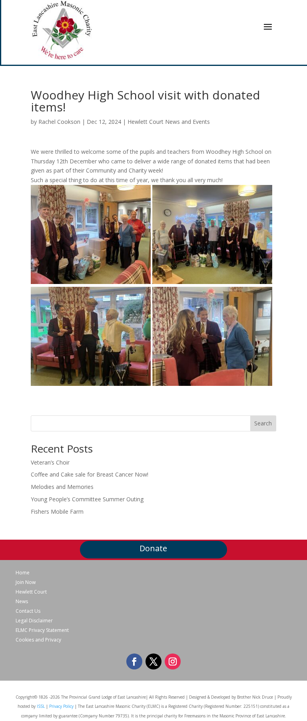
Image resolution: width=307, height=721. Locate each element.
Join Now (26, 582)
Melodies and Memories (62, 487)
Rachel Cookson (59, 121)
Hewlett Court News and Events (169, 121)
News (22, 601)
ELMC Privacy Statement (42, 630)
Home (23, 573)
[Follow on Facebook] (134, 661)
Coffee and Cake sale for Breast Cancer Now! (89, 474)
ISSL (41, 706)
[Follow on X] (153, 661)
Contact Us (28, 611)
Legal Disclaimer (34, 621)
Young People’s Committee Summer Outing (87, 499)
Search (263, 423)
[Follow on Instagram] (173, 661)
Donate (153, 548)
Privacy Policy (61, 706)
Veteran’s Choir (50, 462)
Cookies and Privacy (38, 640)
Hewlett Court (31, 592)
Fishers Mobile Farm (57, 511)
